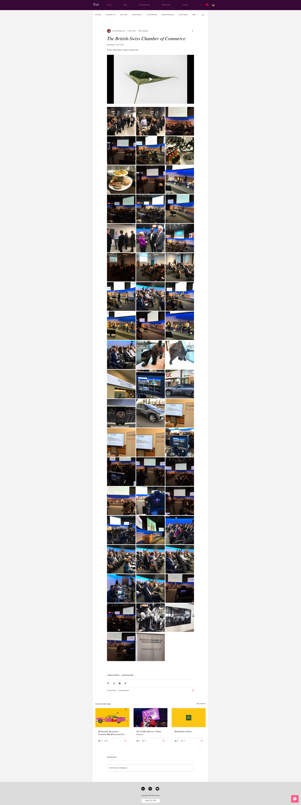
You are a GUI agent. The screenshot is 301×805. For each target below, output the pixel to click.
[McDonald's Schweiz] (189, 717)
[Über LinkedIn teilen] (120, 683)
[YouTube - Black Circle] (157, 789)
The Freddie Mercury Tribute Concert (148, 733)
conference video (127, 675)
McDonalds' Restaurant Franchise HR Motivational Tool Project (112, 733)
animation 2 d (110, 15)
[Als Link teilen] (125, 683)
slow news (123, 15)
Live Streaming (152, 15)
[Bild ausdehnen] (121, 121)
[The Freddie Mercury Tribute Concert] (151, 717)
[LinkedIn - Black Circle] (143, 789)
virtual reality (183, 15)
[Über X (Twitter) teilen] (114, 683)
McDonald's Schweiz (183, 731)
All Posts (98, 15)
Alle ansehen (201, 704)
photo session (137, 15)
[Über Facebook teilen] (108, 683)
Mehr (194, 15)
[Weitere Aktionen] (192, 31)
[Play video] (150, 79)
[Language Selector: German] (214, 4)
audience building (168, 15)
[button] (203, 15)
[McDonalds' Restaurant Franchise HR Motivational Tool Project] (112, 717)
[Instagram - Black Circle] (150, 789)
